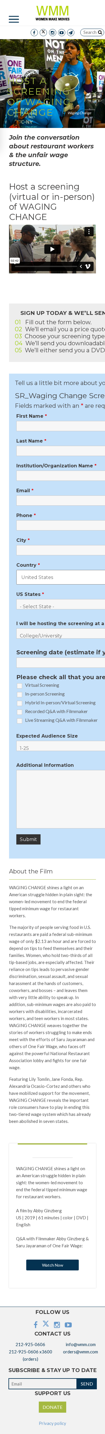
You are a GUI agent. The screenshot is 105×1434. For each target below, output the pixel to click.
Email (25, 490)
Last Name (31, 441)
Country (28, 565)
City (23, 540)
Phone (26, 515)
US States (30, 594)
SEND (87, 1383)
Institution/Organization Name (56, 466)
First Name (31, 416)
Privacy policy (52, 1423)
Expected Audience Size (47, 736)
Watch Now (52, 1265)
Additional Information (45, 765)
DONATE (52, 1407)
